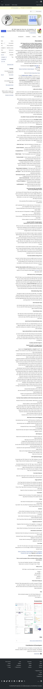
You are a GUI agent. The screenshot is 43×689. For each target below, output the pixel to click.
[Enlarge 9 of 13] (22, 604)
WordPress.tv (18, 667)
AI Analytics (3, 57)
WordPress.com (38, 670)
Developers (19, 665)
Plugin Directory (39, 4)
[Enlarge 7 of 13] (31, 622)
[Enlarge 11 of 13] (22, 612)
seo (2, 61)
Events (9, 663)
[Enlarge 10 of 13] (22, 608)
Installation (28, 36)
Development (20, 36)
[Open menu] (1, 1)
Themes (29, 663)
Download (3, 31)
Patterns (29, 667)
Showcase (29, 661)
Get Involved (7, 661)
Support (2, 36)
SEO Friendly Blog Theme (35, 73)
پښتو (38, 681)
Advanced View (10, 64)
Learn (20, 661)
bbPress (40, 674)
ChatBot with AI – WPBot (27, 75)
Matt (40, 672)
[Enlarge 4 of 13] (31, 604)
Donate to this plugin (9, 95)
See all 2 (2, 54)
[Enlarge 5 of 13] (31, 613)
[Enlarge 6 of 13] (31, 618)
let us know (36, 270)
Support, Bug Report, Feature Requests (26, 68)
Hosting (40, 665)
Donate (8, 665)
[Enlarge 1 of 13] (40, 604)
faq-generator (3, 59)
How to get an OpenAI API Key (36, 640)
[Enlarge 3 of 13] (40, 625)
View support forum (9, 84)
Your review (11, 74)
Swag (8, 667)
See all (2, 74)
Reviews (34, 36)
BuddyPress (39, 676)
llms (4, 61)
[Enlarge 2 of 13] (40, 615)
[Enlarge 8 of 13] (31, 629)
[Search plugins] (31, 11)
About (41, 661)
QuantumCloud (33, 32)
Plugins (30, 665)
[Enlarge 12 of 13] (22, 616)
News (41, 663)
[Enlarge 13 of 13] (22, 627)
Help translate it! (15, 7)
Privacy (40, 667)
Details (39, 36)
